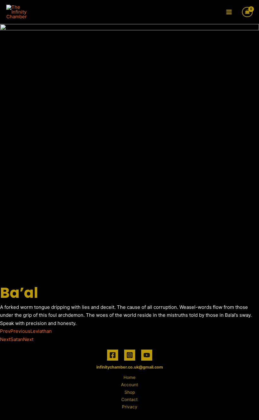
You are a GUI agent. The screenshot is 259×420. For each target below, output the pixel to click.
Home (129, 377)
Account (129, 384)
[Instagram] (129, 355)
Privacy (129, 406)
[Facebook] (112, 355)
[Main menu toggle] (229, 12)
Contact (129, 399)
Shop (129, 392)
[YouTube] (146, 355)
